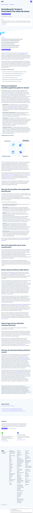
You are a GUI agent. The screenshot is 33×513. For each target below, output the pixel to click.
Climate (10, 460)
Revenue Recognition (12, 479)
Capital (10, 458)
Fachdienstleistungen (20, 480)
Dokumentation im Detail (21, 439)
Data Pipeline (11, 464)
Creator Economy (19, 470)
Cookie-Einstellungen (28, 466)
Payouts (10, 477)
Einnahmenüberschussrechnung (9, 175)
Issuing (10, 471)
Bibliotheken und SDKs (20, 500)
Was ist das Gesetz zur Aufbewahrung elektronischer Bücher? (12, 408)
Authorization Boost (12, 455)
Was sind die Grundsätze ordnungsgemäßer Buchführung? (10, 40)
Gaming (18, 471)
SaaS (18, 467)
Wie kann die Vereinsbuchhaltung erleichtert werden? (9, 47)
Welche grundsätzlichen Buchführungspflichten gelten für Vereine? (12, 39)
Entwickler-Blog (19, 502)
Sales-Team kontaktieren (12, 428)
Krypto (18, 456)
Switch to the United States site (16, 510)
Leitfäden (26, 452)
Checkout (10, 459)
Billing (10, 456)
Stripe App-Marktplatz (20, 487)
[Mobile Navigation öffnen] (31, 1)
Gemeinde (26, 455)
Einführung (3, 37)
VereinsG (9, 95)
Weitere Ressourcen (28, 467)
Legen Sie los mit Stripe (5, 49)
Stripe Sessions (27, 457)
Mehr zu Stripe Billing (4, 440)
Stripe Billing (3, 304)
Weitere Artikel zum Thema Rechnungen (7, 405)
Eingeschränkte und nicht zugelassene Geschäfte (28, 461)
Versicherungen (19, 474)
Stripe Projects (19, 501)
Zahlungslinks (11, 474)
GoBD (9, 196)
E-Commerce (19, 458)
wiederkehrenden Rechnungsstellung (21, 304)
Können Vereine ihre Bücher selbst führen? (8, 43)
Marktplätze (19, 464)
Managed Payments (12, 473)
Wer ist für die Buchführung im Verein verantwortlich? (9, 42)
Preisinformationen (12, 453)
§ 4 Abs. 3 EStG (27, 175)
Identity (10, 468)
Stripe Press (27, 474)
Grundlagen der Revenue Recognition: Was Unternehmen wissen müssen (13, 411)
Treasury (10, 484)
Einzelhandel (19, 482)
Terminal (10, 483)
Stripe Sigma (11, 480)
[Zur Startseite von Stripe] (2, 450)
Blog (26, 454)
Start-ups (18, 453)
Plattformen (19, 466)
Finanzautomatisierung (20, 460)
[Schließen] (31, 508)
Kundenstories (27, 453)
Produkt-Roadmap (28, 470)
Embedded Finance (20, 459)
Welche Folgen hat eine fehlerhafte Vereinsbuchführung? (10, 45)
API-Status (18, 496)
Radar (10, 478)
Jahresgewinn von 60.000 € (6, 177)
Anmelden (26, 484)
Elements (10, 465)
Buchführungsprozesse (20, 372)
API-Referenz (19, 495)
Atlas (10, 454)
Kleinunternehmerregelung (24, 358)
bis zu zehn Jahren (21, 345)
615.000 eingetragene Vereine (22, 52)
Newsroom (26, 473)
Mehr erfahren (3, 24)
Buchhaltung (12, 4)
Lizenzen (26, 463)
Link (9, 472)
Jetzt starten (4, 428)
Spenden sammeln (4, 318)
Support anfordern (28, 480)
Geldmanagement (19, 465)
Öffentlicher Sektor (20, 481)
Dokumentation (19, 494)
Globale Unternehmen (20, 461)
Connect (10, 461)
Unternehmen (19, 452)
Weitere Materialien (4, 4)
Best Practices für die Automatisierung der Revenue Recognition (12, 409)
